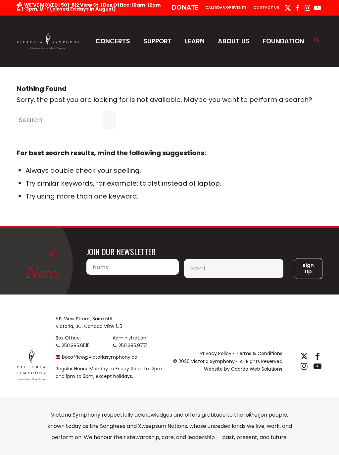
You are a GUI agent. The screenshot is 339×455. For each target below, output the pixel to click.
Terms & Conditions (259, 353)
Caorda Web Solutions (256, 369)
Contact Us (266, 7)
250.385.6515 (76, 345)
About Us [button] (234, 41)
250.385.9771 (133, 345)
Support (157, 41)
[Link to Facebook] (297, 8)
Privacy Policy (215, 353)
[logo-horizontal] (48, 41)
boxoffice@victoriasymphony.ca (99, 357)
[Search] (316, 40)
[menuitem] (185, 8)
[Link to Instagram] (307, 8)
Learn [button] (195, 41)
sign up (308, 268)
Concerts (112, 41)
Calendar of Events (225, 7)
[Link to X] (287, 8)
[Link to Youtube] (317, 8)
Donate (185, 7)
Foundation (283, 41)
